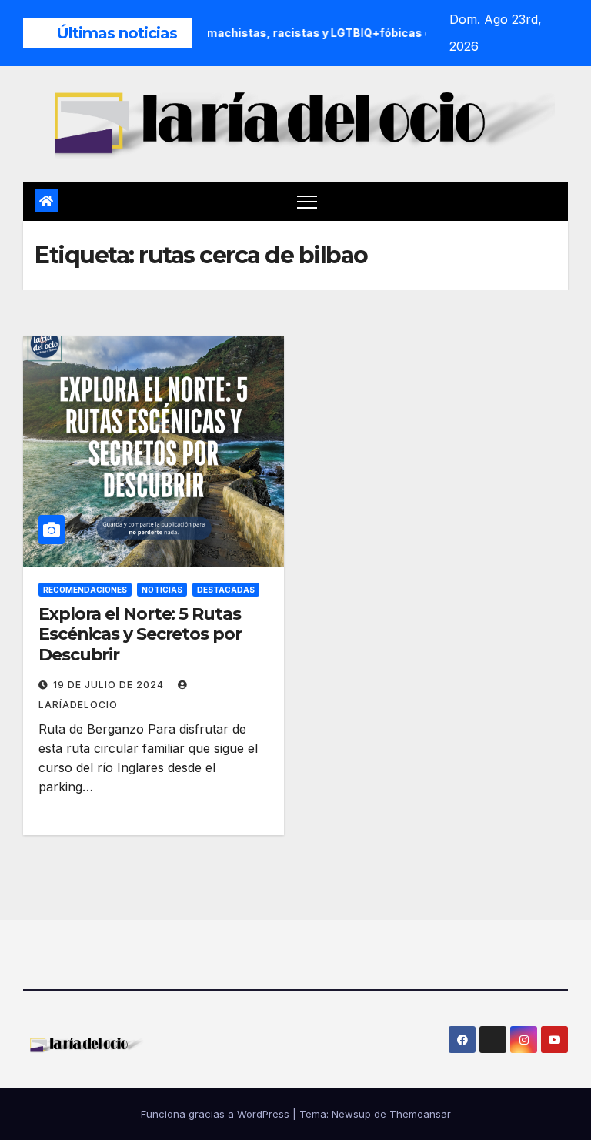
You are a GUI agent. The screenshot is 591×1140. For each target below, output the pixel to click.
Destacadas (226, 589)
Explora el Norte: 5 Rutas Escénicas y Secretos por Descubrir (140, 634)
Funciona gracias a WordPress (216, 1114)
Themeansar (420, 1114)
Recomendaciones (85, 589)
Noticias (162, 589)
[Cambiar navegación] (307, 201)
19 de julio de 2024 (110, 684)
